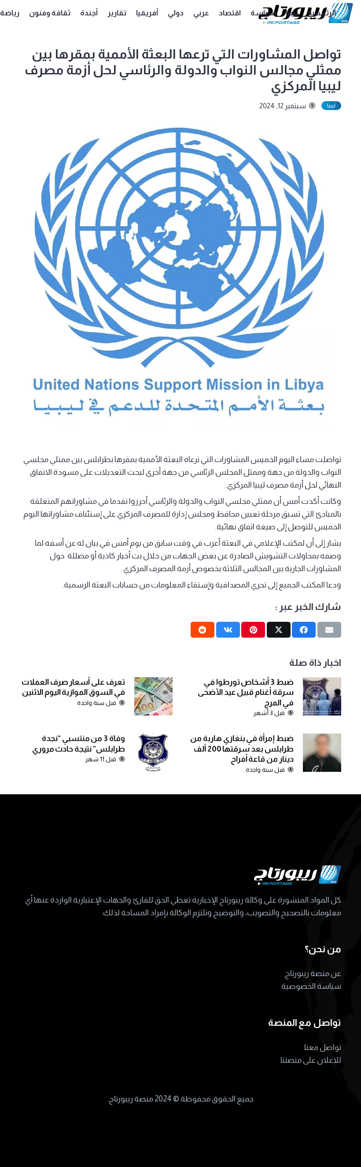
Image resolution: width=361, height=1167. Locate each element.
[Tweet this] (279, 630)
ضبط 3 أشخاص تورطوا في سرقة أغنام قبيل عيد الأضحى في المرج (246, 692)
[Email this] (329, 630)
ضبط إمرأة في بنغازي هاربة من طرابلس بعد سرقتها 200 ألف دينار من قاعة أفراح (241, 748)
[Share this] (304, 630)
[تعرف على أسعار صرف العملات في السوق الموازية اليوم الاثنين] (153, 683)
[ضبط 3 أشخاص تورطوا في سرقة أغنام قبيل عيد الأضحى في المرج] (322, 683)
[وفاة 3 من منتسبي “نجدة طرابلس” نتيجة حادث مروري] (153, 739)
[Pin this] (253, 630)
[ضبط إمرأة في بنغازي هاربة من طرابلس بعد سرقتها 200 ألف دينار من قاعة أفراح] (322, 739)
